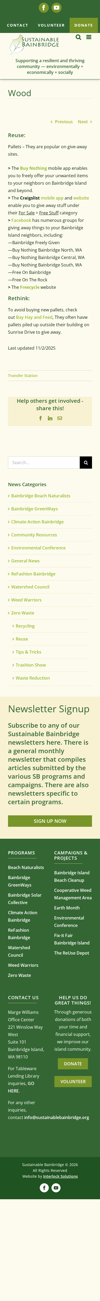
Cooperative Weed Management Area (73, 894)
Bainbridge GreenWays (34, 509)
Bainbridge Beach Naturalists (40, 496)
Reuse (22, 639)
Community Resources (34, 535)
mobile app (52, 198)
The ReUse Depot (71, 953)
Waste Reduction (33, 678)
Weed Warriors (26, 600)
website (81, 198)
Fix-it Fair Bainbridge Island (72, 939)
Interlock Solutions (60, 1176)
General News (25, 561)
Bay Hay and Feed (34, 317)
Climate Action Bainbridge (37, 522)
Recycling (25, 626)
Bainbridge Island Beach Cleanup (72, 876)
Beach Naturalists (26, 867)
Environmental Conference (38, 548)
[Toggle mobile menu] (89, 37)
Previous (64, 122)
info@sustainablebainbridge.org (56, 1117)
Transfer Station (23, 375)
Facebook (20, 220)
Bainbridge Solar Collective (25, 898)
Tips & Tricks (28, 652)
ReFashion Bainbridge (33, 574)
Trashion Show (31, 665)
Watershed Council (30, 587)
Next (83, 122)
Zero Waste (22, 613)
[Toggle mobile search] (78, 37)
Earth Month (67, 908)
